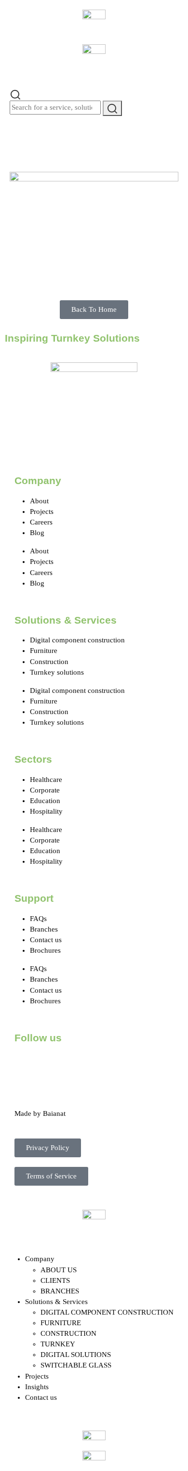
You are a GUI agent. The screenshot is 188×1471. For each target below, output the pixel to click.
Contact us (46, 940)
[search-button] (112, 108)
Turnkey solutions (57, 672)
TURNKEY (57, 1344)
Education (45, 801)
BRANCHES (59, 1291)
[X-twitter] (52, 1064)
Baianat (54, 1113)
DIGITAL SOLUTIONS (75, 1354)
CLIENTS (55, 1280)
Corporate (45, 790)
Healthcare (46, 779)
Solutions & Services (56, 1301)
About (39, 501)
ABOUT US (58, 1270)
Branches (44, 929)
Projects (42, 511)
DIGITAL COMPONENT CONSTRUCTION (107, 1312)
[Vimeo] (131, 1064)
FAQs (38, 918)
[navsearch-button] (15, 94)
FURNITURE (60, 1323)
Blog (37, 533)
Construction (49, 661)
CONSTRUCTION (68, 1333)
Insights (37, 1387)
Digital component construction (77, 640)
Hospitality (46, 811)
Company (39, 1259)
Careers (41, 522)
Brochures (45, 950)
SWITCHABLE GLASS (75, 1365)
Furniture (43, 650)
